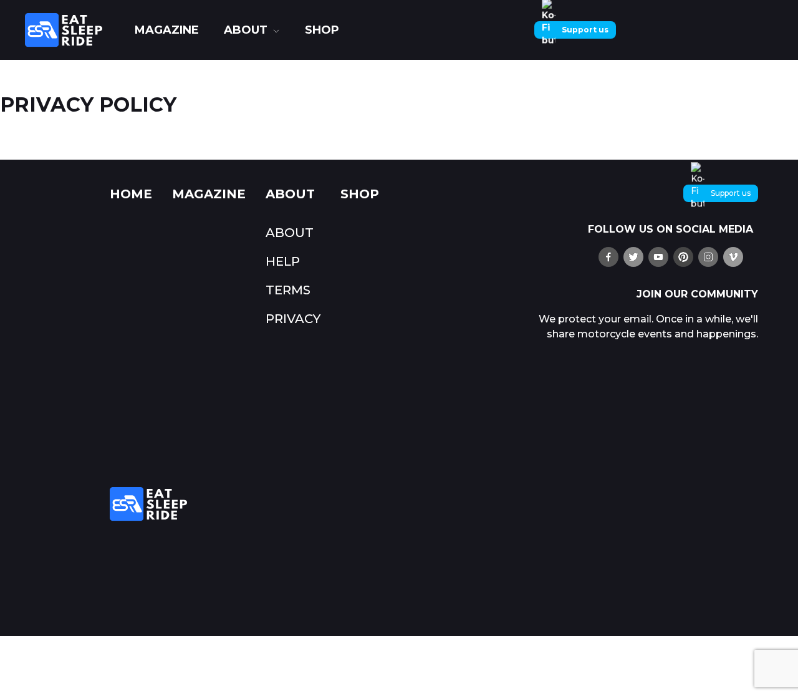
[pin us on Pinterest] (683, 257)
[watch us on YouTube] (658, 257)
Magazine (167, 30)
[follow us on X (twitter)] (633, 257)
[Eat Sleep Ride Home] (73, 30)
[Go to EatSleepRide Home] (309, 504)
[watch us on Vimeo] (733, 257)
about (245, 30)
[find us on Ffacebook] (608, 257)
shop (322, 30)
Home (131, 193)
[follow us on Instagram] (708, 257)
